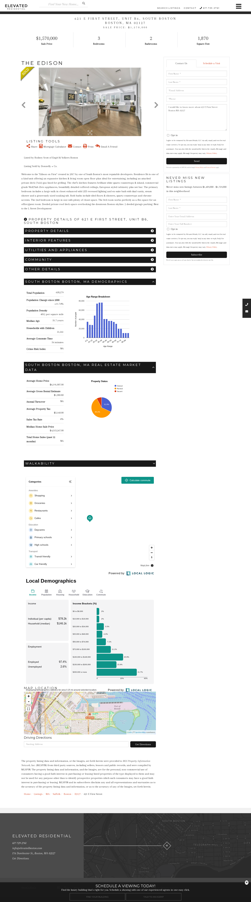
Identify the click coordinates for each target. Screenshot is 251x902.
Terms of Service (210, 167)
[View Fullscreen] (28, 709)
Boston (67, 794)
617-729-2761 (211, 8)
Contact (190, 8)
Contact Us (181, 63)
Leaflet (129, 732)
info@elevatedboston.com (27, 848)
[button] (83, 3)
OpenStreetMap (140, 732)
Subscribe (196, 254)
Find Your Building (97, 896)
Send (196, 161)
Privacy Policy (211, 153)
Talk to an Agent (153, 896)
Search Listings (168, 8)
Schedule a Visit (211, 63)
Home (27, 794)
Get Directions (143, 744)
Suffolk (56, 794)
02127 (78, 794)
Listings (38, 794)
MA (48, 794)
